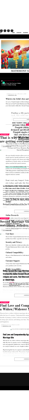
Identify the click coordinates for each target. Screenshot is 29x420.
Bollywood (25, 32)
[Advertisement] (14, 14)
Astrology (19, 32)
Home (13, 32)
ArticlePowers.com (12, 95)
